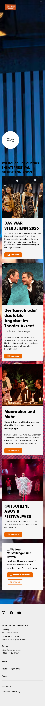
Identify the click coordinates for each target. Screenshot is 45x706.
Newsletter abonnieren (10, 140)
